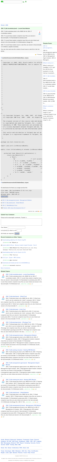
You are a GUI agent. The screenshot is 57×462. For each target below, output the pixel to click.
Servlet (3, 444)
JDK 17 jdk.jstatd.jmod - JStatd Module (13, 202)
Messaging (7, 443)
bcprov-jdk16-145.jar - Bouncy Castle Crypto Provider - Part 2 (19, 245)
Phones (20, 452)
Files (29, 451)
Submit (17, 233)
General (36, 439)
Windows (18, 451)
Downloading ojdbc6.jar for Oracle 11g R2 (14, 240)
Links (7, 452)
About (9, 447)
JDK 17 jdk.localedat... (49, 76)
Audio (2, 439)
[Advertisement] (21, 13)
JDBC (27, 441)
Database (19, 439)
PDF (18, 443)
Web (16, 444)
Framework (26, 439)
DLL (26, 451)
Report (22, 443)
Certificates (34, 451)
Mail (2, 443)
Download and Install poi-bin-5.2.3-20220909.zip (16, 262)
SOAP (7, 444)
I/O (8, 441)
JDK (7, 25)
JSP (34, 441)
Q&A (10, 452)
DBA (13, 451)
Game (32, 439)
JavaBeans (22, 441)
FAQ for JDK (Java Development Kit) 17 (14, 208)
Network (13, 443)
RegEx (3, 452)
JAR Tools (15, 441)
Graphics (3, 441)
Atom (24, 447)
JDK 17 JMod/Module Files (9, 205)
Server (38, 443)
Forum (33, 452)
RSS (21, 447)
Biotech (7, 439)
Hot (6, 447)
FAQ (29, 452)
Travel (25, 452)
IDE (10, 441)
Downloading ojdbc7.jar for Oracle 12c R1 (14, 252)
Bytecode (13, 439)
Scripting (27, 443)
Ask (28, 447)
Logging (38, 441)
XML (19, 444)
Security (33, 443)
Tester (3, 451)
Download (4, 196)
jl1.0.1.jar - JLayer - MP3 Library (11, 257)
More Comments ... (6, 268)
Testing (12, 444)
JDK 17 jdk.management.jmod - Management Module (17, 200)
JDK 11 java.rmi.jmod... (49, 91)
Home (2, 25)
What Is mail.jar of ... (49, 63)
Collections (15, 447)
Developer (8, 451)
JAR (22, 451)
